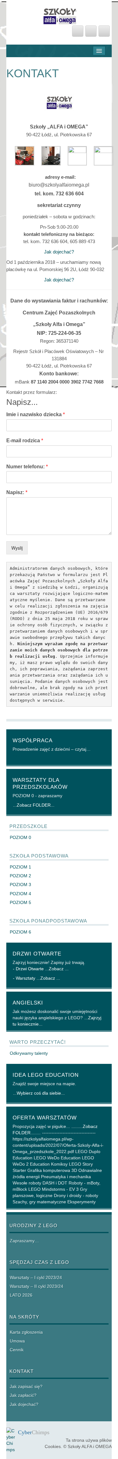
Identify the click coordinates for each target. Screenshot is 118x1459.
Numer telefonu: (27, 466)
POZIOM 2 (20, 875)
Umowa (17, 1340)
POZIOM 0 (20, 837)
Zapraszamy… (24, 1240)
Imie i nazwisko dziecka (35, 414)
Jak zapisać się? (26, 1386)
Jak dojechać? (59, 251)
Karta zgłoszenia (26, 1332)
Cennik (17, 1349)
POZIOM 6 (20, 931)
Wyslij (17, 548)
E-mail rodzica (24, 440)
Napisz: (16, 492)
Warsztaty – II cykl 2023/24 (36, 1286)
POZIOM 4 (20, 893)
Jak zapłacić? (23, 1395)
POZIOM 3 (20, 884)
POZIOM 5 (20, 902)
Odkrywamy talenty (29, 1053)
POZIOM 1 (20, 866)
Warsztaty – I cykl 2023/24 (36, 1277)
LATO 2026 (21, 1295)
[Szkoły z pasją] (59, 14)
